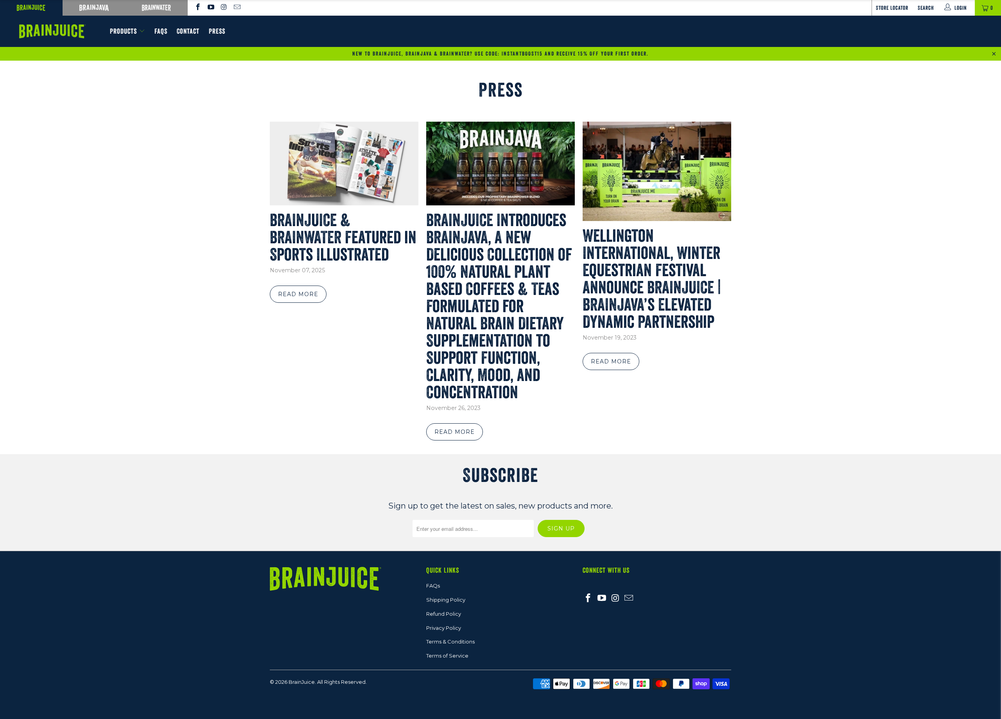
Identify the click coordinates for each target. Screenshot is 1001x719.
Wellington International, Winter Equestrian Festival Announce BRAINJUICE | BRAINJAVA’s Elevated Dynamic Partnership (652, 278)
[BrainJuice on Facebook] (197, 7)
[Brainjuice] (31, 8)
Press (217, 31)
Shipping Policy (445, 600)
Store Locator (892, 7)
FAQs (433, 585)
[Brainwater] (156, 8)
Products (123, 31)
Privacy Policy (443, 628)
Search (926, 7)
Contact (188, 31)
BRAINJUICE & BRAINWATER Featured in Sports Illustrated (343, 237)
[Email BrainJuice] (237, 7)
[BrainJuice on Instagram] (224, 7)
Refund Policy (443, 614)
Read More (298, 294)
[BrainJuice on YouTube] (211, 7)
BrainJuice (302, 682)
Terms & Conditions (450, 641)
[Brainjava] (94, 8)
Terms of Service (447, 655)
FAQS (160, 31)
